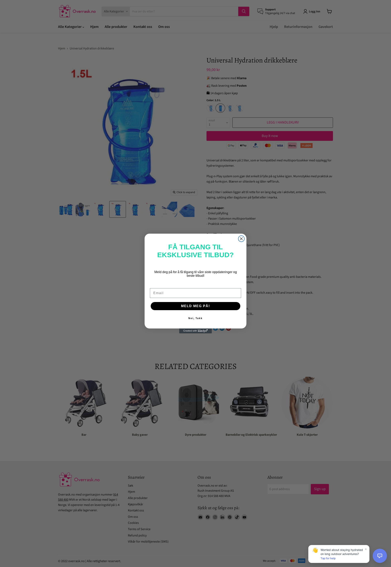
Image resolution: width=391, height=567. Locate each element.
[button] (380, 556)
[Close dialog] (241, 239)
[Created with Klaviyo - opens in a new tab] (195, 330)
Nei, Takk (195, 318)
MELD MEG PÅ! (195, 306)
